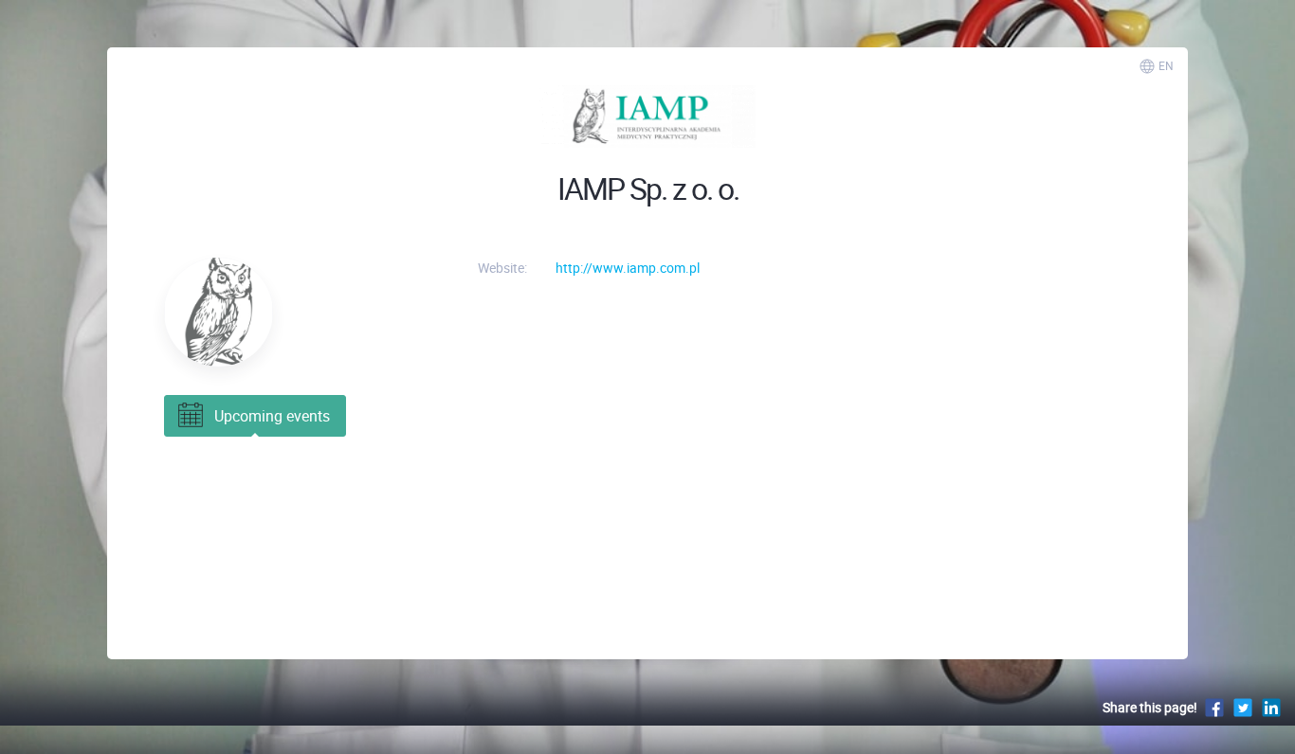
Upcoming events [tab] (272, 415)
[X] (1242, 707)
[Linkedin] (1271, 707)
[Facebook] (1214, 707)
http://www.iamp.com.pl (628, 268)
